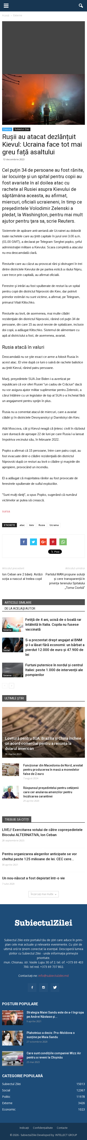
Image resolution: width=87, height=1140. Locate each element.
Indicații (24, 1128)
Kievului (61, 189)
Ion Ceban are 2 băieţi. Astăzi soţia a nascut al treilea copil (22, 576)
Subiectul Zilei (22, 129)
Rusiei (31, 189)
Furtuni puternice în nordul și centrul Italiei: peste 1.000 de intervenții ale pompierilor (54, 670)
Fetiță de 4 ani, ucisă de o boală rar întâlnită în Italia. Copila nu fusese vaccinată (53, 624)
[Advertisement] (43, 46)
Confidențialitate (43, 1128)
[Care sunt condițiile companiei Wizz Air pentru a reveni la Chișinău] (12, 1058)
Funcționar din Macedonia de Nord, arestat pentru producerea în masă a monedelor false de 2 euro (53, 770)
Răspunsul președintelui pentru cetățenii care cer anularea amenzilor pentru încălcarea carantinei (51, 792)
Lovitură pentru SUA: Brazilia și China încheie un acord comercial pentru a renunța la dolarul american (43, 743)
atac (22, 525)
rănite (77, 170)
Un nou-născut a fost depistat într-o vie (33, 878)
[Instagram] (43, 987)
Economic (9, 1109)
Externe (7, 129)
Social (6, 650)
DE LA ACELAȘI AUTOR (20, 608)
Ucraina (54, 525)
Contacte (62, 1128)
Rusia (42, 525)
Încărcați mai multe (42, 894)
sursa (6, 511)
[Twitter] (55, 987)
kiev (31, 525)
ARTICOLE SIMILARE (18, 602)
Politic (6, 1097)
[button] (81, 5)
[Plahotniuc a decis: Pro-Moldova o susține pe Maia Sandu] (12, 1038)
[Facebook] (32, 987)
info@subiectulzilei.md (53, 976)
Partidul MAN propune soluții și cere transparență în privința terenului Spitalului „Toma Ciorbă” (65, 581)
